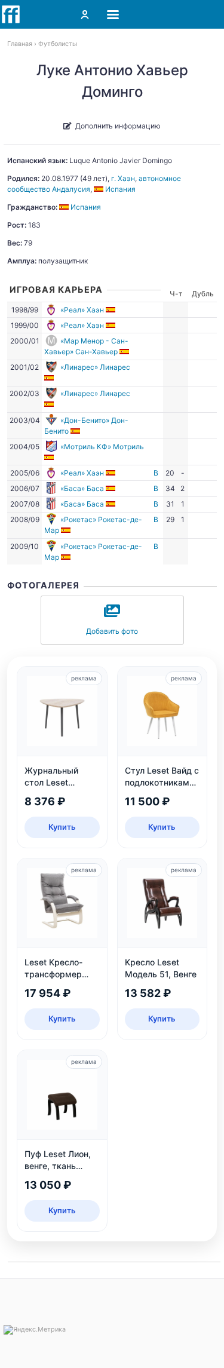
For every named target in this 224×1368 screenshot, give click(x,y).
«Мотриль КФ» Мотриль (102, 446)
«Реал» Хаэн (82, 309)
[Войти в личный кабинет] (85, 14)
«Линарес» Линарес (95, 367)
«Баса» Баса (82, 488)
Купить (62, 827)
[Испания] (111, 309)
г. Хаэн (123, 178)
